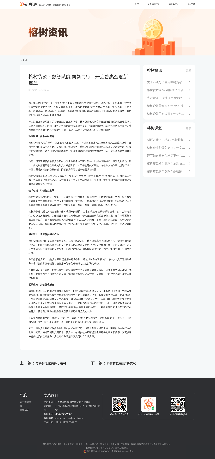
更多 (188, 70)
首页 (137, 4)
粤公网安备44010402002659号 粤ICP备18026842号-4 (110, 451)
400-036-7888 (63, 414)
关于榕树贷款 (154, 4)
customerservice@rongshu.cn (69, 418)
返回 (25, 60)
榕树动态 (24, 410)
